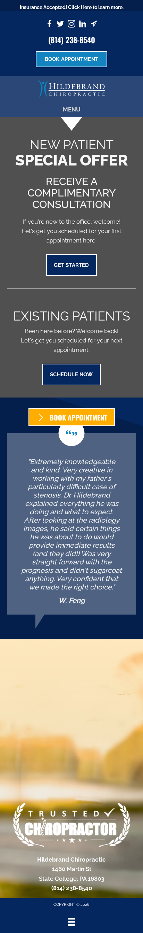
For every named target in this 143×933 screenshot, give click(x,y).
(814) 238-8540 (71, 39)
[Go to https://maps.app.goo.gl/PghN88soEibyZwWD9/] (94, 25)
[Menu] (71, 922)
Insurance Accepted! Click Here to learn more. (72, 7)
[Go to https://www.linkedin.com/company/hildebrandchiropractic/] (82, 25)
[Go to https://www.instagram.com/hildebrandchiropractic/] (71, 25)
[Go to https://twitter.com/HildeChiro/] (60, 25)
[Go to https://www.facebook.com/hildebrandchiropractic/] (49, 25)
